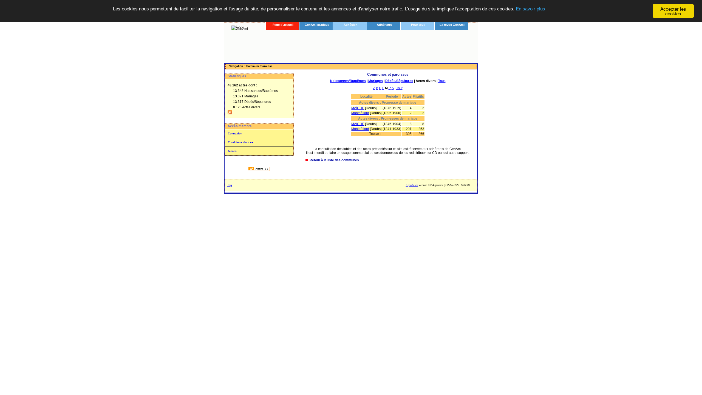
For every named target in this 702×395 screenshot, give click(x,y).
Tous (442, 81)
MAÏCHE (357, 108)
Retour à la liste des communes (334, 160)
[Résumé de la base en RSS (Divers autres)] (230, 113)
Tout (399, 88)
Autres (232, 151)
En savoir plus (530, 9)
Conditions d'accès (240, 142)
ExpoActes (412, 185)
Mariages (375, 81)
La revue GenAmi (452, 24)
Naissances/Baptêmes (348, 81)
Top (229, 185)
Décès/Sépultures (399, 81)
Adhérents (384, 24)
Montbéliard (360, 113)
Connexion (235, 133)
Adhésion (351, 24)
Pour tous (418, 24)
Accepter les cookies (673, 11)
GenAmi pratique (317, 24)
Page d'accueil (283, 24)
